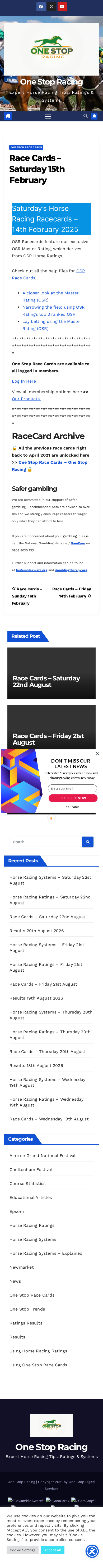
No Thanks (72, 807)
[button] (70, 763)
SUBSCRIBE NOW (73, 798)
